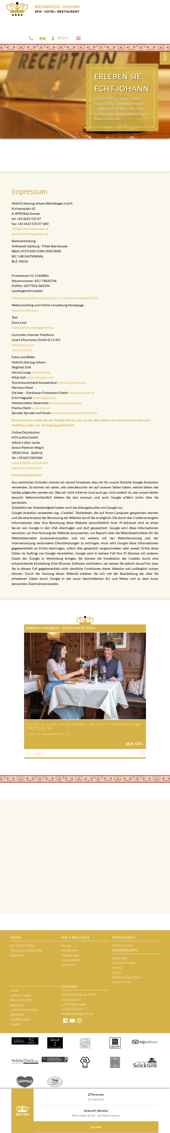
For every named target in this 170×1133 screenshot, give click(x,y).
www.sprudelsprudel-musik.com (74, 413)
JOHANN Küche (122, 945)
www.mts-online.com (27, 468)
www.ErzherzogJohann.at (30, 234)
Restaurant (123, 937)
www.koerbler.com (25, 310)
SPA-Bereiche (69, 950)
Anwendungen (70, 955)
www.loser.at (41, 408)
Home (15, 937)
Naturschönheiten (123, 963)
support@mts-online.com (30, 463)
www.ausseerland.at (71, 382)
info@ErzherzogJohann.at (30, 229)
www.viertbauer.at (81, 393)
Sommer (117, 967)
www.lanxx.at (41, 372)
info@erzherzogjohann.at (77, 1013)
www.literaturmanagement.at (33, 327)
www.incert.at (22, 350)
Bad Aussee (119, 958)
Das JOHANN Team (22, 945)
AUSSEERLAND (124, 950)
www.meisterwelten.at (65, 403)
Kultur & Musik (121, 982)
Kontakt (15, 1024)
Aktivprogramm (71, 960)
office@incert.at (23, 345)
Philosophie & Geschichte (25, 950)
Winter (116, 972)
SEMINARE (17, 1014)
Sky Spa (65, 945)
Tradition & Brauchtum (126, 977)
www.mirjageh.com (40, 377)
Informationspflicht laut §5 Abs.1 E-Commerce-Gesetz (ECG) (55, 298)
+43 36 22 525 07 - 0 (74, 1009)
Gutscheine (17, 955)
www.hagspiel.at (44, 398)
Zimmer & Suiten (20, 995)
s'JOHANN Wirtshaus (24, 1010)
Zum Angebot (35, 753)
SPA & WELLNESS (75, 937)
